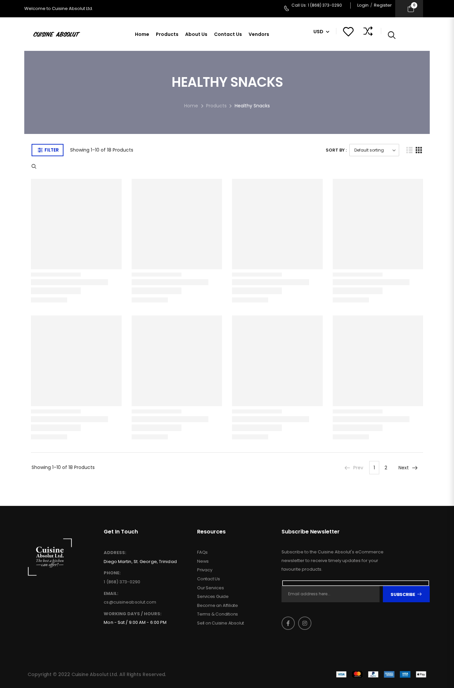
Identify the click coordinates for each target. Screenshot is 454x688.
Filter (51, 150)
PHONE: (112, 573)
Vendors (259, 34)
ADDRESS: (115, 552)
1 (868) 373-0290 (122, 582)
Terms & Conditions (217, 614)
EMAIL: (111, 593)
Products (167, 34)
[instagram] (304, 623)
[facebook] (288, 623)
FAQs (202, 552)
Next (403, 467)
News (203, 561)
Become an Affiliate (217, 605)
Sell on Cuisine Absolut (220, 623)
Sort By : (336, 150)
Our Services (210, 588)
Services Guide (213, 596)
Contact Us (228, 34)
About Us (196, 34)
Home (142, 34)
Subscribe (403, 594)
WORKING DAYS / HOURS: (133, 614)
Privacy (204, 570)
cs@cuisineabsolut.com (130, 602)
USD (318, 31)
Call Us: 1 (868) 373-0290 (316, 5)
